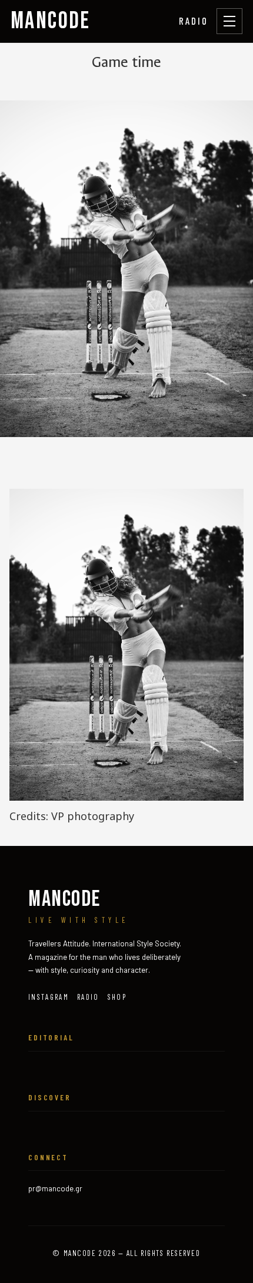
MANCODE (51, 21)
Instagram (48, 997)
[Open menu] (229, 21)
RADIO (193, 20)
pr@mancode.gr (55, 1188)
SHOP (117, 997)
